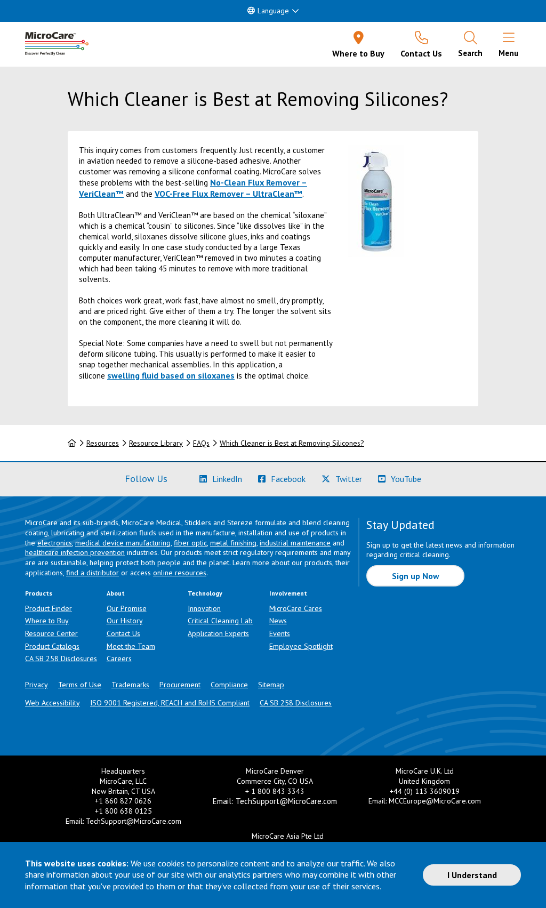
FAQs (201, 443)
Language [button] (273, 10)
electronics (54, 543)
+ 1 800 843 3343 (274, 791)
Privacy (36, 684)
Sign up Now (415, 575)
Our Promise (127, 608)
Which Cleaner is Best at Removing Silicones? (292, 443)
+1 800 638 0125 (123, 811)
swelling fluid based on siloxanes (171, 375)
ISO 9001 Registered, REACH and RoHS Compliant (170, 703)
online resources (179, 572)
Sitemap (271, 684)
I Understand (472, 875)
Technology (205, 593)
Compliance (229, 684)
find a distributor (92, 572)
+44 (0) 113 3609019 (425, 791)
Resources (102, 443)
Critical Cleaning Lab (220, 620)
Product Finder (48, 608)
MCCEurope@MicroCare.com (435, 801)
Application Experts (218, 633)
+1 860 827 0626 (123, 801)
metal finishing (233, 543)
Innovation (204, 608)
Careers (119, 658)
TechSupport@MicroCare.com (133, 821)
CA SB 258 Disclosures (61, 658)
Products (38, 593)
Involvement (288, 593)
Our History (125, 620)
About (116, 593)
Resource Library (156, 443)
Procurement (179, 684)
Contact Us (123, 633)
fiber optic (190, 543)
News (278, 620)
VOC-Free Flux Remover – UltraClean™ (228, 193)
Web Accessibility (52, 703)
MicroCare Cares (295, 608)
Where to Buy (47, 620)
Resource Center (51, 633)
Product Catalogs (52, 646)
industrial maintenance (295, 543)
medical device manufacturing (123, 543)
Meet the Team (131, 646)
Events (279, 633)
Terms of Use (79, 684)
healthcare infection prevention (75, 552)
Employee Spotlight (301, 646)
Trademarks (130, 684)
